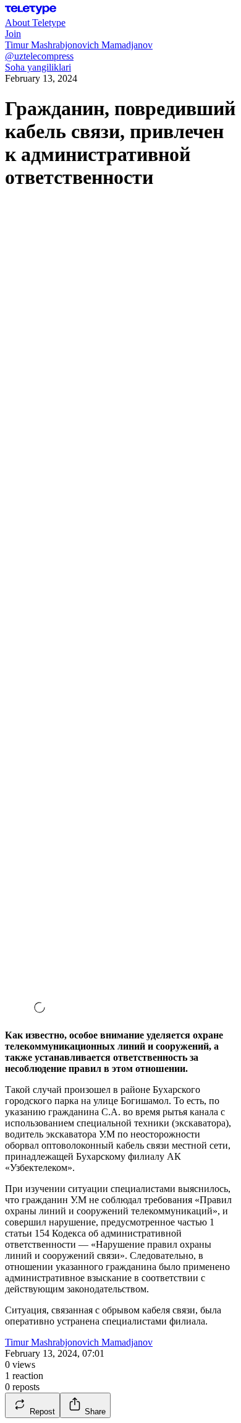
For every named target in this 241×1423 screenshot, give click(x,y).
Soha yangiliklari (38, 67)
